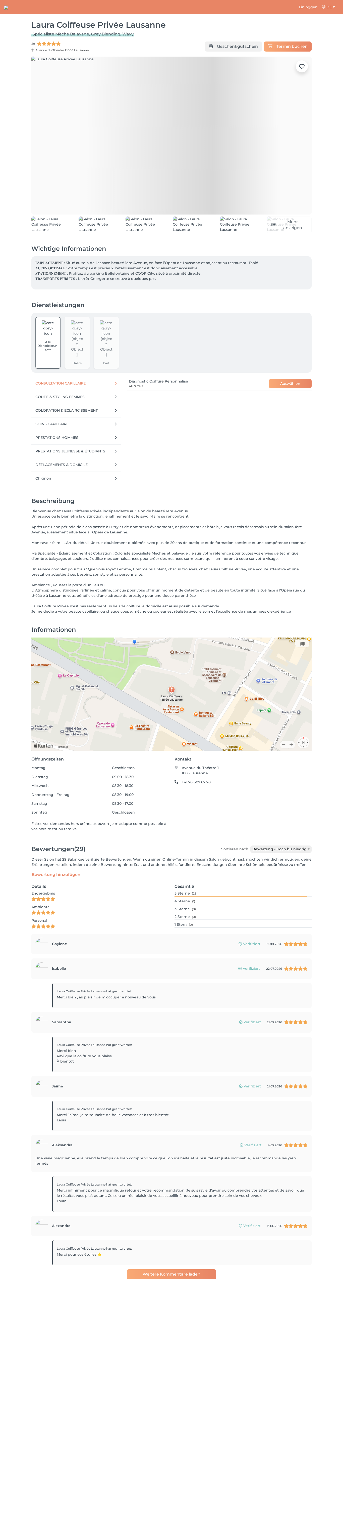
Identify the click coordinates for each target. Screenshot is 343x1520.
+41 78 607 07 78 (196, 799)
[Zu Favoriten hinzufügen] (302, 66)
